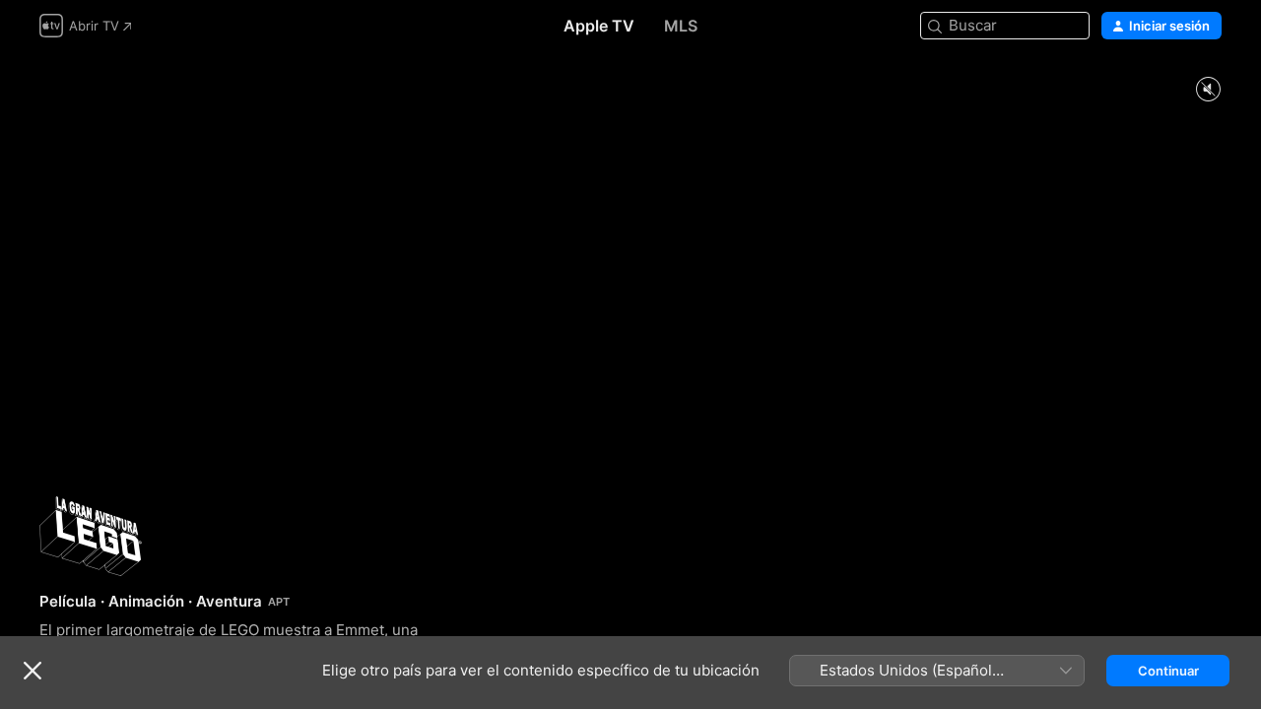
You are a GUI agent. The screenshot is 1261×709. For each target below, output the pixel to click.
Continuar (1168, 670)
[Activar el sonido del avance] (1208, 90)
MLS (680, 25)
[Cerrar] (32, 670)
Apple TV (599, 25)
